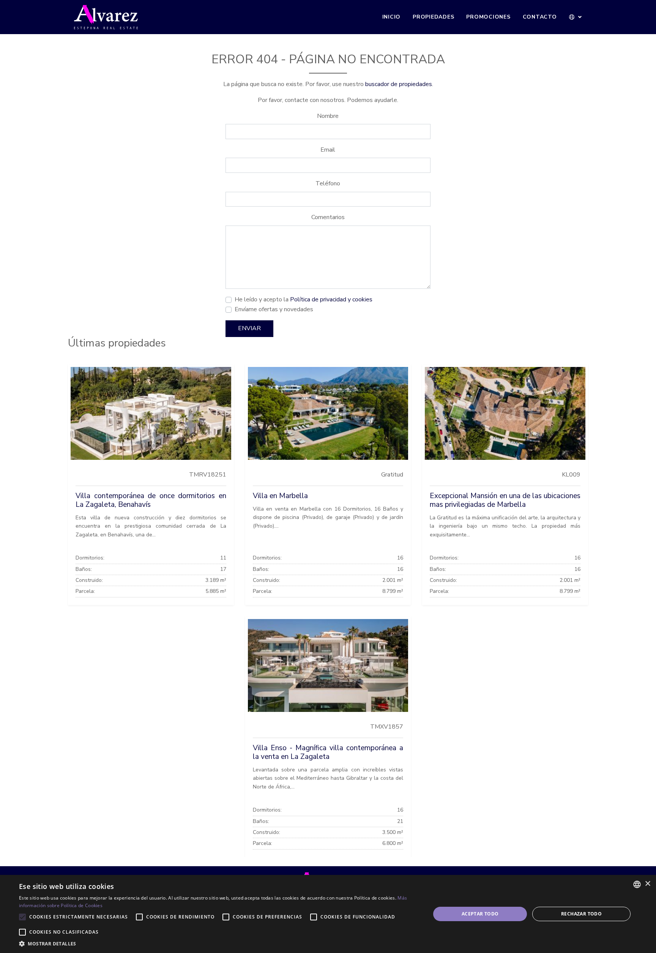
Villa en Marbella (280, 496)
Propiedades (433, 16)
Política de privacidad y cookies (331, 299)
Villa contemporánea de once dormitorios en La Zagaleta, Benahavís (151, 500)
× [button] (647, 884)
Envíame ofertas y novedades (274, 309)
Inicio (391, 16)
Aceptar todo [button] (480, 914)
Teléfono (327, 183)
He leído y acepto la (303, 299)
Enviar (249, 328)
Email (327, 150)
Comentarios (328, 217)
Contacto (540, 16)
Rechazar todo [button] (581, 914)
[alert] (328, 914)
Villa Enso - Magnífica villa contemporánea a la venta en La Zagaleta (328, 752)
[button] (575, 17)
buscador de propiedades (398, 84)
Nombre (328, 116)
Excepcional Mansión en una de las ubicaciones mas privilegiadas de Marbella (505, 500)
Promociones (488, 16)
